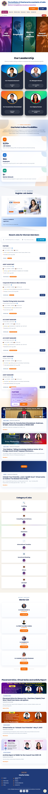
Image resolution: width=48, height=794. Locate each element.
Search (44, 15)
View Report (5, 761)
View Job (42, 258)
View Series (5, 735)
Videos (4, 474)
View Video (24, 466)
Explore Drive (6, 708)
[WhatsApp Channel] (24, 791)
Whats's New (17, 12)
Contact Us (33, 12)
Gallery (28, 12)
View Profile (24, 614)
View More (5, 429)
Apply (23, 404)
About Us (11, 12)
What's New (6, 420)
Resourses (23, 12)
